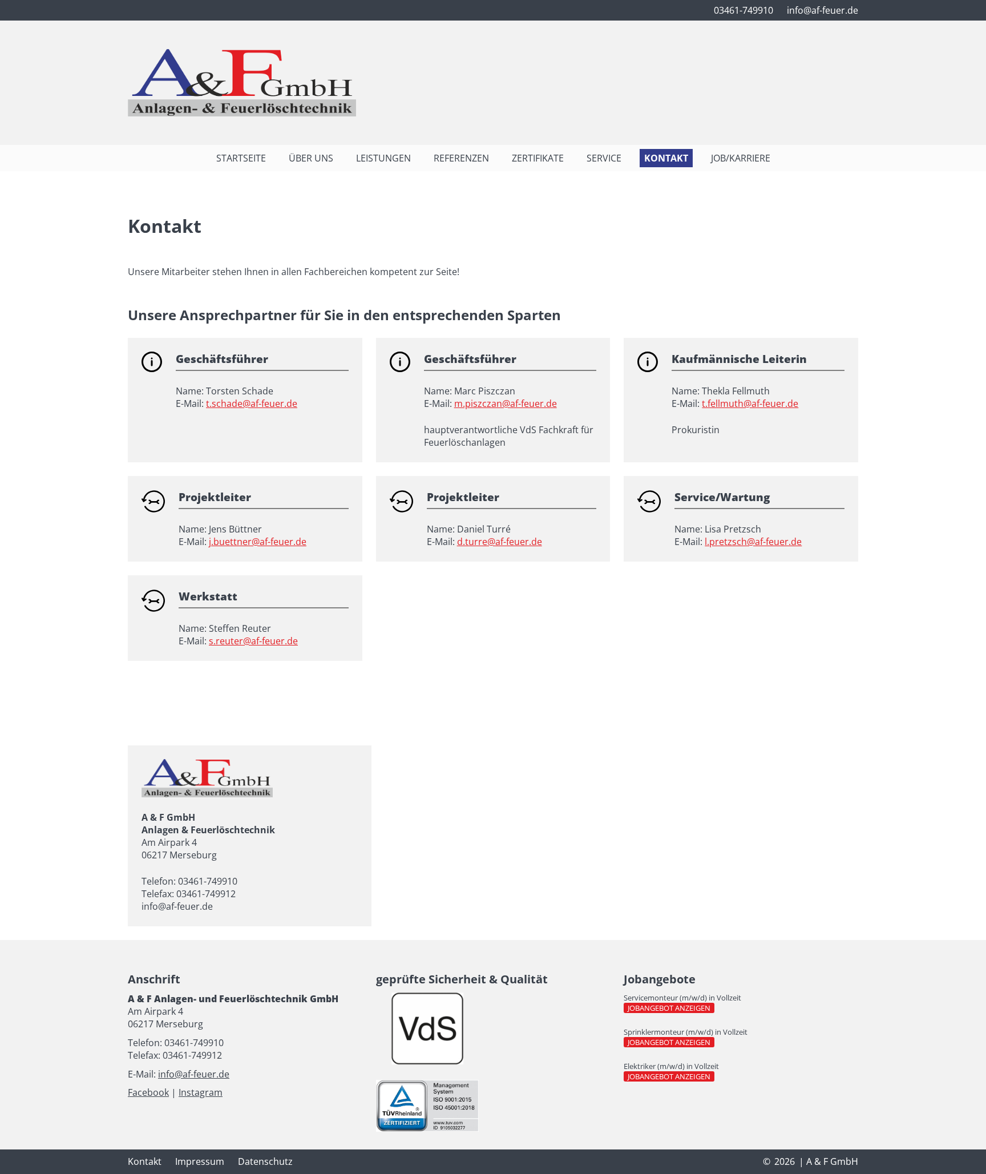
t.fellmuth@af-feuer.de (750, 403)
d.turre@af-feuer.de (499, 541)
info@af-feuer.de (193, 1074)
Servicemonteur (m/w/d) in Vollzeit (682, 998)
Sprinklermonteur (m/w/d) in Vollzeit (685, 1032)
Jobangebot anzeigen (671, 1008)
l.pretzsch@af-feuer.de (753, 541)
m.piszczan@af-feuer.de (505, 403)
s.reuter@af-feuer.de (253, 641)
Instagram (201, 1092)
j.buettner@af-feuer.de (257, 541)
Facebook (148, 1092)
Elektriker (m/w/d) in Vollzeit (671, 1066)
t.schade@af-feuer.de (251, 403)
